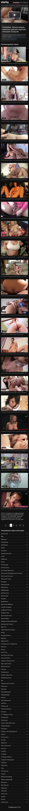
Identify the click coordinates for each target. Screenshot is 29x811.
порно (17, 513)
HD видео (13, 39)
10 (20, 525)
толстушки (6, 39)
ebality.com (13, 807)
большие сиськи (20, 37)
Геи (21, 2)
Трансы (25, 2)
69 (13, 37)
